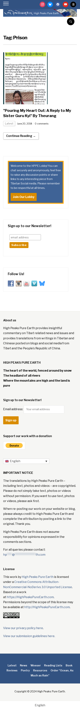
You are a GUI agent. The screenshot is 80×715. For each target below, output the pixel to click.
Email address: (13, 409)
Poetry (25, 670)
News (23, 665)
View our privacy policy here (23, 628)
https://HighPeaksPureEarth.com (30, 597)
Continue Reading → (21, 136)
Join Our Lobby (23, 197)
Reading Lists (53, 665)
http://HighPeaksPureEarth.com (47, 607)
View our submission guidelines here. (29, 636)
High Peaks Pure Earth (38, 577)
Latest (9, 123)
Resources (40, 670)
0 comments (41, 123)
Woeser (36, 665)
